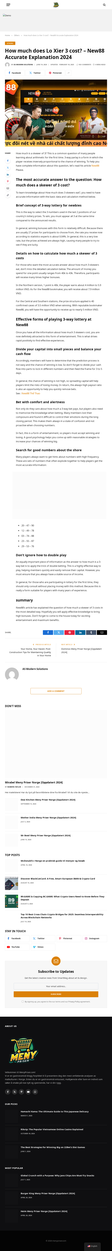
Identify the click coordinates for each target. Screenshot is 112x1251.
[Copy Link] (7, 195)
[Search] (104, 4)
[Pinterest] (7, 181)
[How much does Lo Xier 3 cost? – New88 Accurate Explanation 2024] (56, 113)
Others (10, 43)
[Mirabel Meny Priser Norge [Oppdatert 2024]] (56, 744)
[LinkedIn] (7, 174)
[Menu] (8, 4)
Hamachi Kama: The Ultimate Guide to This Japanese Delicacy (55, 1111)
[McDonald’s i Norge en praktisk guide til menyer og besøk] (11, 865)
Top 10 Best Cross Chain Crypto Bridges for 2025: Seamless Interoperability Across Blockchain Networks (62, 916)
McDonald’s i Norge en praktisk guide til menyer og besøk (53, 860)
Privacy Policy (74, 1001)
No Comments (85, 64)
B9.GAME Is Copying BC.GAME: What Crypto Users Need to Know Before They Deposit (62, 898)
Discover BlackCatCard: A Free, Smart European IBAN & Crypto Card (58, 878)
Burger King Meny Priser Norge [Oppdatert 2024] (48, 1193)
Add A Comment (55, 691)
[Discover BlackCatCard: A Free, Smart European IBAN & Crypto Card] (11, 883)
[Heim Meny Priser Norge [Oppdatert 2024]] (11, 1216)
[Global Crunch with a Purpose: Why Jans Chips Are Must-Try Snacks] (11, 1180)
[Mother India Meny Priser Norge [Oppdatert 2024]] (11, 822)
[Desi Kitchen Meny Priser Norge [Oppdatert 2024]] (11, 804)
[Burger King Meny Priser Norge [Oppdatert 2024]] (11, 1198)
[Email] (7, 188)
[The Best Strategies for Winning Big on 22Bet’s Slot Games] (11, 1152)
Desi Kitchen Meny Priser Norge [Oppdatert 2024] (48, 799)
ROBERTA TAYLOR (14, 787)
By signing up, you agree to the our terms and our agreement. (57, 1001)
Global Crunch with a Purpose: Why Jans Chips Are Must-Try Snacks (57, 1175)
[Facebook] (7, 160)
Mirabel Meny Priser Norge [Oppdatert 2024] (34, 782)
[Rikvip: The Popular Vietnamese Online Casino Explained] (11, 1134)
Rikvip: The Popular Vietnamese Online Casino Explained (52, 1129)
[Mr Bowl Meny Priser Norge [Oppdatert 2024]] (11, 840)
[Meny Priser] (56, 5)
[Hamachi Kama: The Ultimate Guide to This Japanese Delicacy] (11, 1116)
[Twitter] (7, 167)
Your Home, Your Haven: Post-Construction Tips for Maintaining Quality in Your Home (30, 652)
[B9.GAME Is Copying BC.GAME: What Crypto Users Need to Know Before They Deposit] (11, 901)
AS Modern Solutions (23, 64)
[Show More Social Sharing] (68, 73)
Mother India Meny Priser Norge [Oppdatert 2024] (48, 817)
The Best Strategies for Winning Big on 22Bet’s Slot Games (53, 1147)
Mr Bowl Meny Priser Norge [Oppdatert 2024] (46, 835)
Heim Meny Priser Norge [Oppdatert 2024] (44, 1211)
